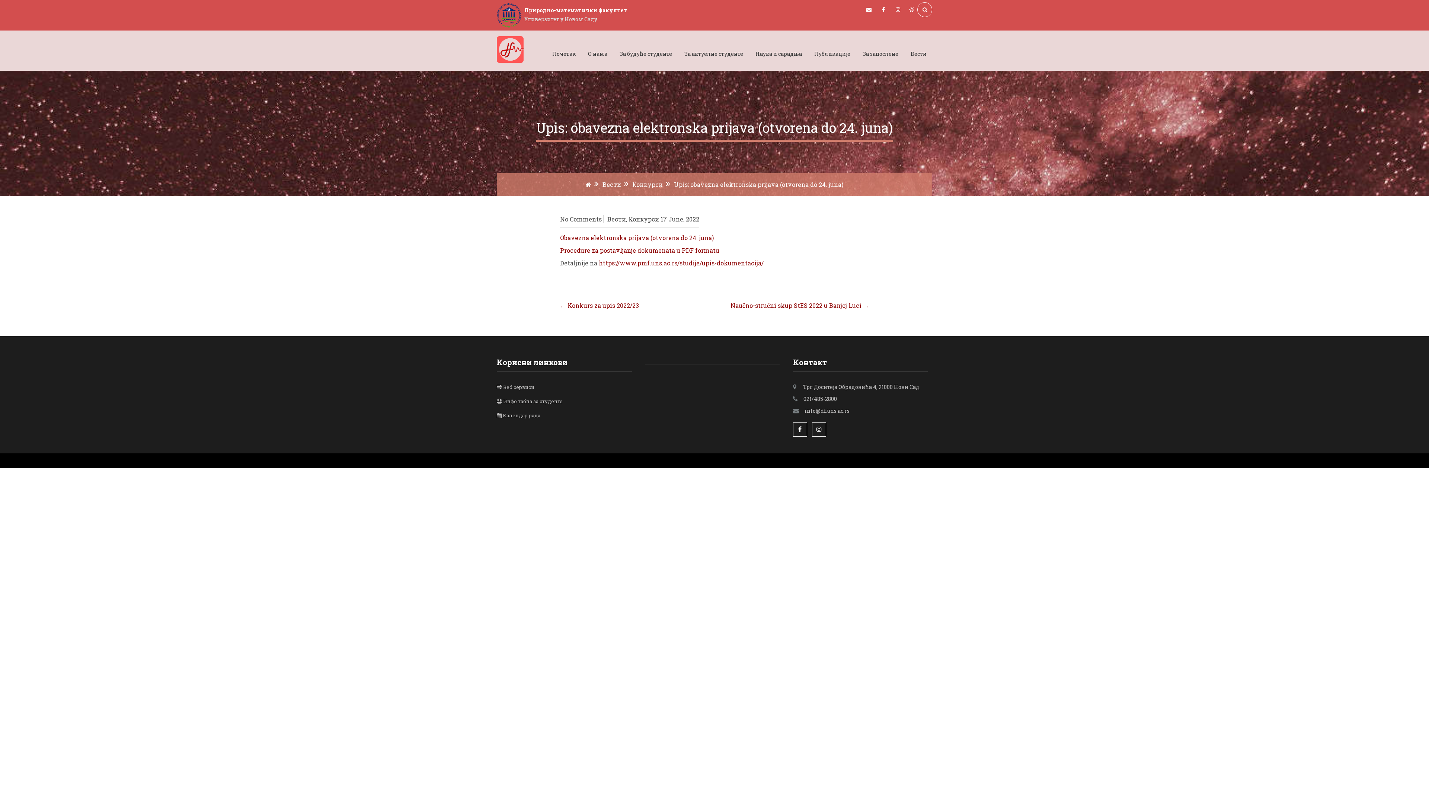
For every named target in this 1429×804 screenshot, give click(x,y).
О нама (597, 53)
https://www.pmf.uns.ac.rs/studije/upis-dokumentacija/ (681, 263)
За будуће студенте (646, 53)
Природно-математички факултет (575, 10)
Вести (919, 53)
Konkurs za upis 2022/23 (599, 305)
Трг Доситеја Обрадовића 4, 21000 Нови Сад (861, 386)
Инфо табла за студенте (533, 401)
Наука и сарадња (778, 53)
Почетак (564, 53)
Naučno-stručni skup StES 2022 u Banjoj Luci (800, 305)
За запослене (880, 53)
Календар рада (521, 415)
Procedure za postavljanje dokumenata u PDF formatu (639, 250)
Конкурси (647, 184)
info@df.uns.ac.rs (827, 410)
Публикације (832, 53)
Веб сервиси (518, 387)
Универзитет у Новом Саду (560, 19)
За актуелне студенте (713, 53)
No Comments (581, 219)
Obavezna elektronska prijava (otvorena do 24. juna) (637, 238)
